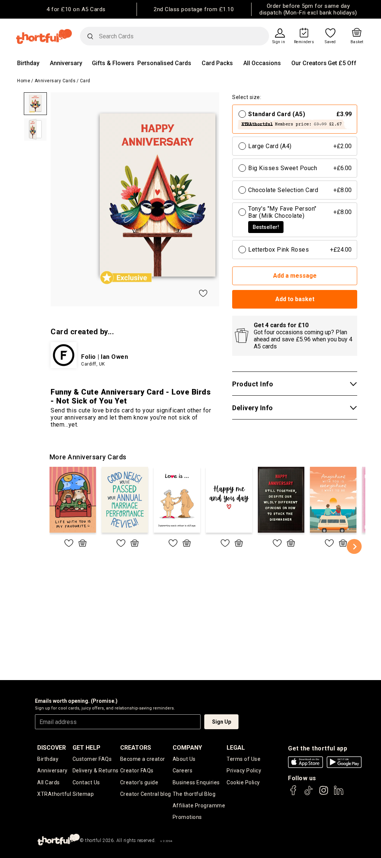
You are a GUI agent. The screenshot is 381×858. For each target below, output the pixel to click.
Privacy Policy (244, 771)
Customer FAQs (92, 759)
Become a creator (142, 759)
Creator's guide (139, 782)
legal (236, 747)
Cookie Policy (243, 782)
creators (135, 747)
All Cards (48, 782)
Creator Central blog (145, 794)
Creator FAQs (137, 771)
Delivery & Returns (96, 771)
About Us (184, 759)
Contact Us (86, 782)
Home (23, 80)
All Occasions (262, 63)
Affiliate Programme (199, 805)
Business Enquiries (196, 782)
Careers (183, 771)
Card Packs (217, 63)
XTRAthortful (54, 794)
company (187, 747)
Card (85, 80)
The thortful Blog (194, 794)
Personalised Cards (164, 63)
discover (51, 747)
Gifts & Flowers (113, 63)
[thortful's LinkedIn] (338, 793)
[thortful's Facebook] (293, 793)
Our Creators (309, 63)
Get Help (86, 747)
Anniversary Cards (55, 80)
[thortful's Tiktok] (308, 793)
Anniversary (66, 63)
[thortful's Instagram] (323, 793)
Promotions (187, 817)
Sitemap (83, 794)
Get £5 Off (342, 63)
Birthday (28, 63)
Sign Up (221, 722)
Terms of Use (243, 759)
